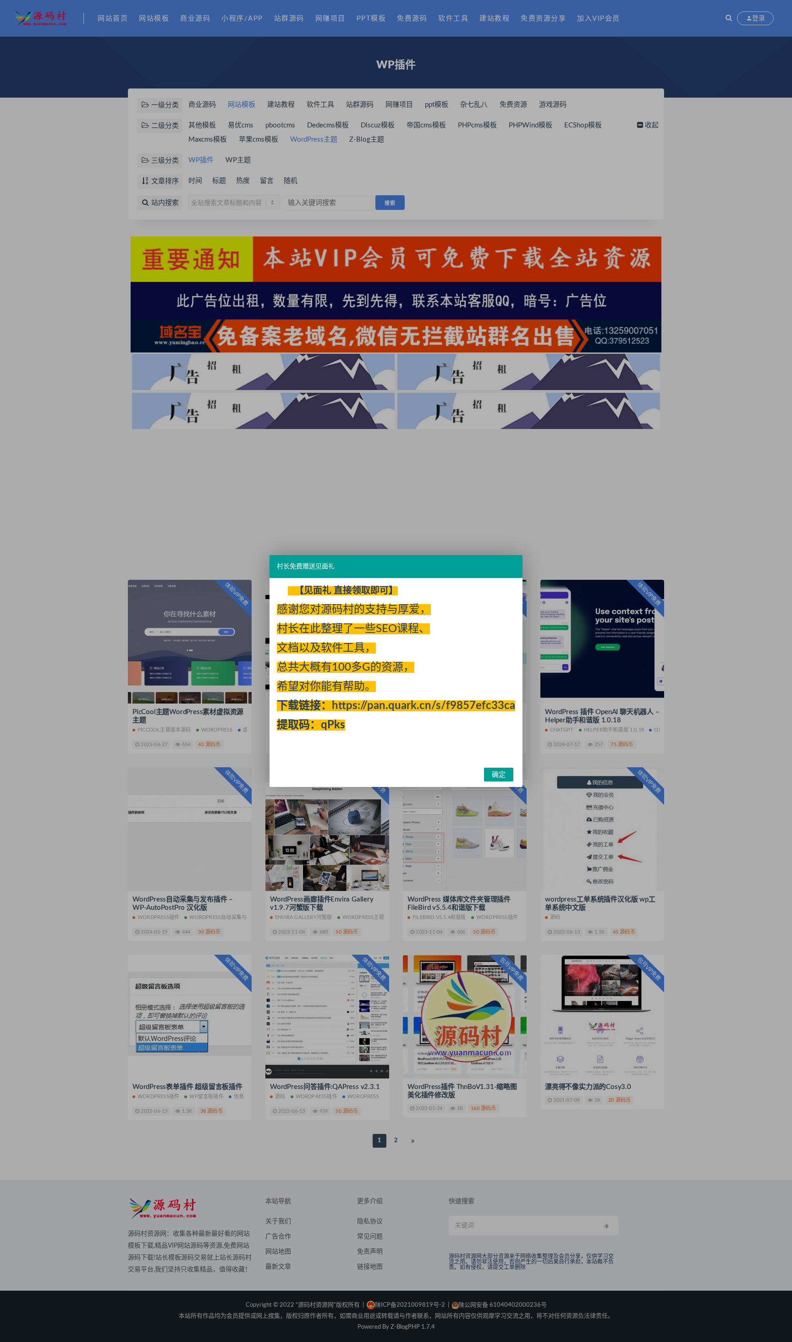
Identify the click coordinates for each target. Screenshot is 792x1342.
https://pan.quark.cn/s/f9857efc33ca (423, 705)
